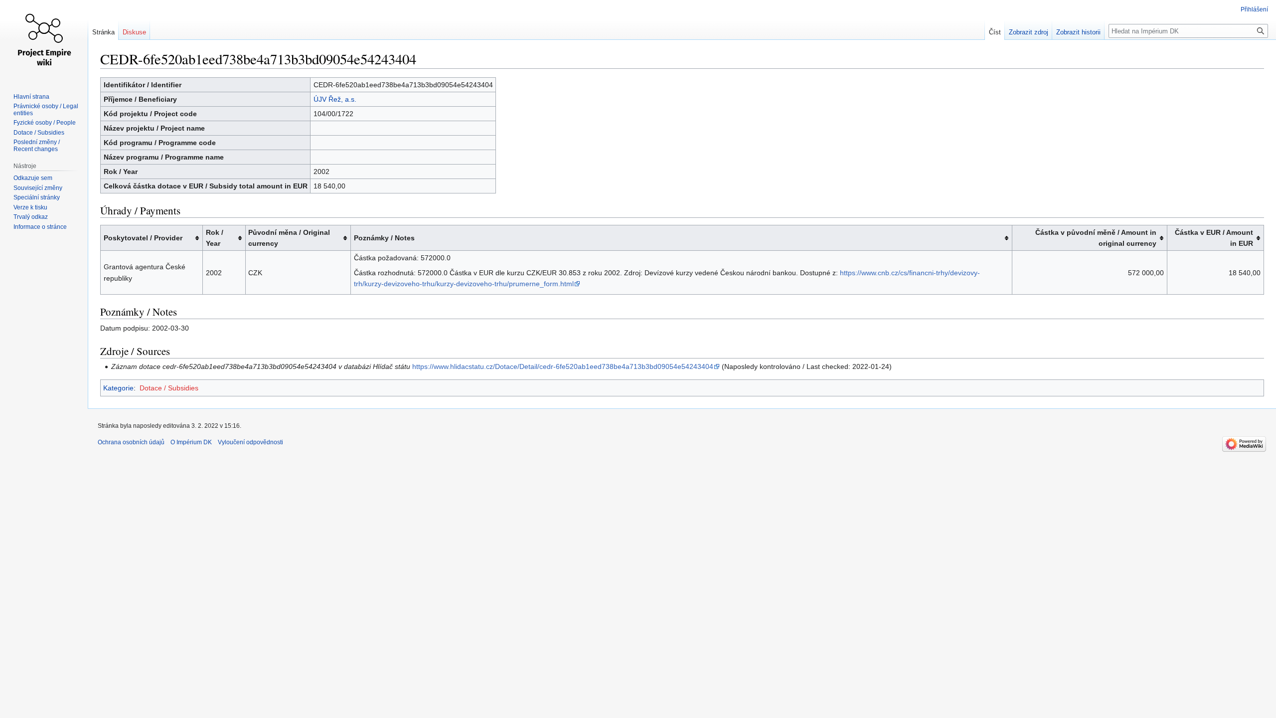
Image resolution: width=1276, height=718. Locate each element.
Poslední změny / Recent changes (36, 146)
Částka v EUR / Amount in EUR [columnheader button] (1214, 237)
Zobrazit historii (1078, 32)
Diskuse (134, 32)
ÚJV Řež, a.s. (335, 99)
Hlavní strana (31, 96)
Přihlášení (1254, 9)
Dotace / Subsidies (169, 388)
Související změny (37, 187)
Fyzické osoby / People (44, 122)
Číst (995, 32)
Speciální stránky (36, 197)
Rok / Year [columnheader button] (214, 237)
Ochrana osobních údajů (131, 442)
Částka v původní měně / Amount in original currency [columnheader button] (1095, 237)
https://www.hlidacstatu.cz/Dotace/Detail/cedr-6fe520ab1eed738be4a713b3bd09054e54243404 (562, 366)
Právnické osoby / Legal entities (45, 110)
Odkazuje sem (32, 178)
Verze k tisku (30, 207)
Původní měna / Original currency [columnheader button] (289, 237)
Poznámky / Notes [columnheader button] (384, 238)
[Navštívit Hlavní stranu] (44, 40)
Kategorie (118, 388)
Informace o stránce (40, 226)
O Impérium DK (191, 442)
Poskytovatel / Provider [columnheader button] (143, 238)
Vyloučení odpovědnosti (250, 442)
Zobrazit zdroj (1028, 32)
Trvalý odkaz (30, 216)
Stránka (103, 32)
